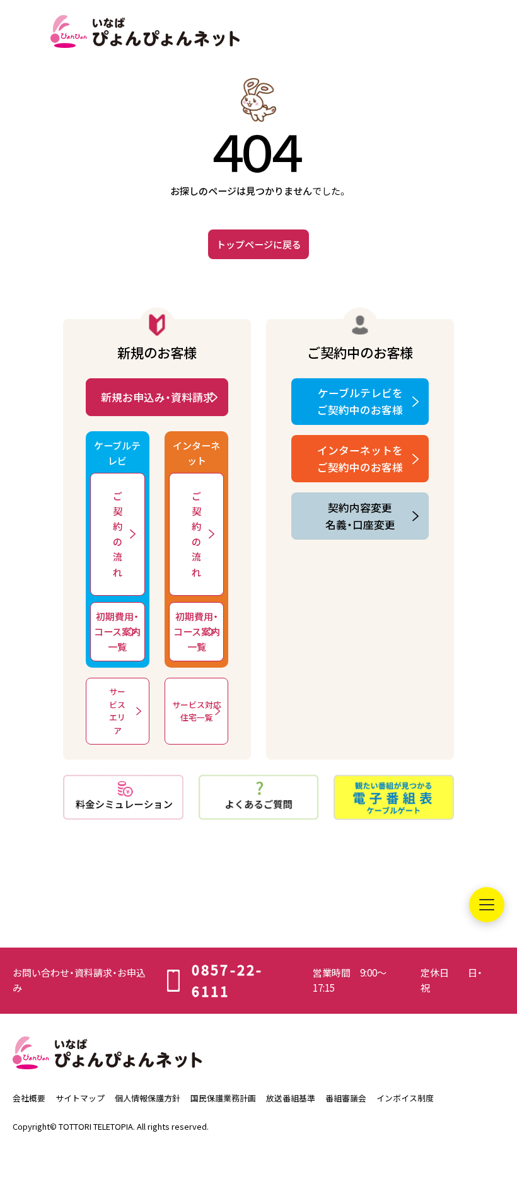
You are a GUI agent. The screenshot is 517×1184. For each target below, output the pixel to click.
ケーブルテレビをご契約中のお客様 (360, 401)
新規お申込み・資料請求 (157, 397)
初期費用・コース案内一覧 (117, 631)
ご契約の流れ (117, 533)
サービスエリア (117, 710)
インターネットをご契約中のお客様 (360, 459)
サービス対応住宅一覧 (196, 711)
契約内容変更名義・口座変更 (360, 516)
